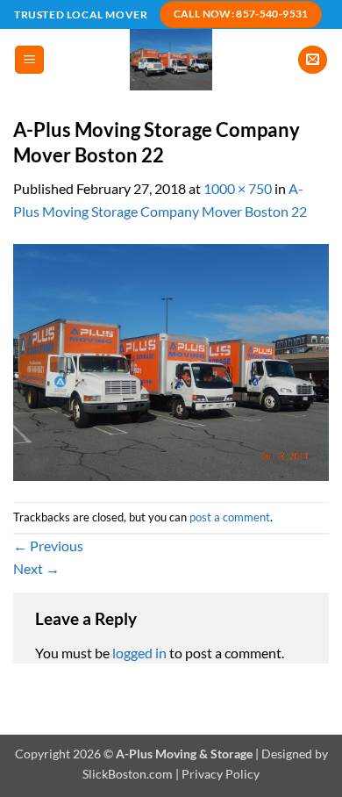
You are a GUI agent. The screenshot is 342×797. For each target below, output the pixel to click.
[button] (29, 60)
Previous (48, 545)
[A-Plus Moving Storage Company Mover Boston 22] (171, 360)
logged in (139, 652)
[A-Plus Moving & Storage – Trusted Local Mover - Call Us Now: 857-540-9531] (171, 59)
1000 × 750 (237, 188)
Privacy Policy (221, 773)
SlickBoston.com (127, 773)
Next (36, 568)
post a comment (229, 517)
